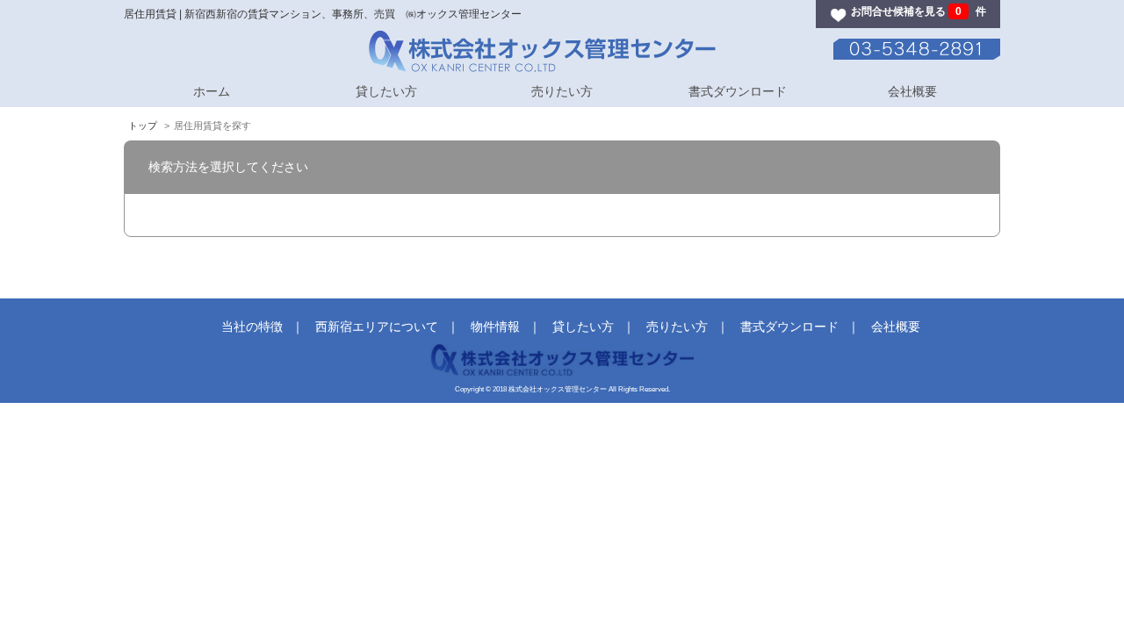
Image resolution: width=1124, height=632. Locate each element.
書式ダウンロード (737, 91)
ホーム (211, 91)
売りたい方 (562, 91)
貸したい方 (386, 91)
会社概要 (912, 91)
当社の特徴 (252, 327)
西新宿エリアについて (376, 327)
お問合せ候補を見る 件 (918, 11)
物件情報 (495, 327)
